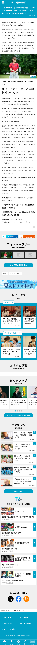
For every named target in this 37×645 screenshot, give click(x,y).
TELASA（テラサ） (28, 212)
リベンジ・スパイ (17, 219)
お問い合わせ (8, 623)
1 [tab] (15, 410)
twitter (11, 599)
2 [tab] (17, 410)
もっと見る (18, 491)
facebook (18, 599)
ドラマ (5, 274)
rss (26, 599)
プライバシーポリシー (11, 629)
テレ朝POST (18, 2)
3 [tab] (19, 410)
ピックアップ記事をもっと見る (18, 415)
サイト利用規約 (26, 623)
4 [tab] (21, 410)
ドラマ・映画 (12, 610)
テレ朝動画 (24, 617)
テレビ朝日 (7, 617)
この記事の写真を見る (18, 265)
